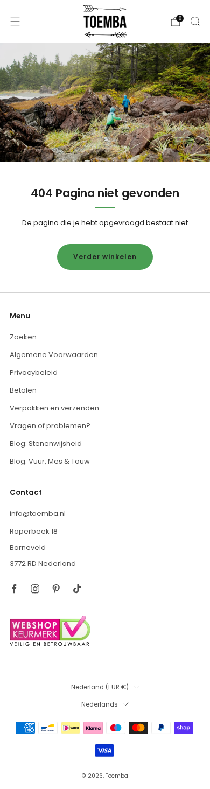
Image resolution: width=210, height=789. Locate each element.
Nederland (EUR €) (100, 687)
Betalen (23, 390)
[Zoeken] (195, 21)
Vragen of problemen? (50, 426)
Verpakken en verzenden (54, 408)
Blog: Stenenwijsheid (46, 443)
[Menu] (15, 21)
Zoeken (23, 337)
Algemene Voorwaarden (54, 355)
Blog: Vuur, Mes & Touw (50, 461)
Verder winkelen (105, 256)
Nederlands (99, 704)
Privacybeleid (34, 372)
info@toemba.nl (38, 513)
